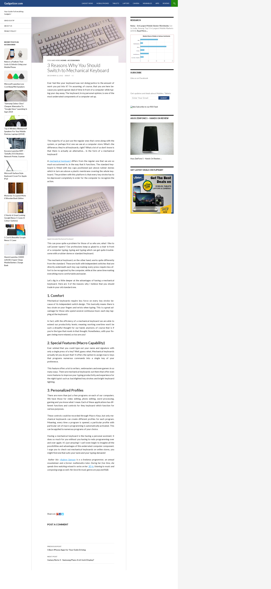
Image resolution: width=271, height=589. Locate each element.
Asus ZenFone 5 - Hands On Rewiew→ (146, 158)
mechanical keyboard (60, 161)
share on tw (63, 514)
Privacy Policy (10, 31)
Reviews (166, 3)
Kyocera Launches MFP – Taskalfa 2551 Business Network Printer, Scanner (14, 154)
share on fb (60, 514)
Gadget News (87, 3)
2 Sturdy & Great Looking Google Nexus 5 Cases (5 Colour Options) (14, 218)
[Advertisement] (68, 119)
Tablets (115, 3)
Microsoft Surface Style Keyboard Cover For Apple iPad (15, 176)
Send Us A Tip (9, 20)
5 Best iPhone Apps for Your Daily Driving (66, 548)
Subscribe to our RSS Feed (147, 107)
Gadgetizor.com (13, 3)
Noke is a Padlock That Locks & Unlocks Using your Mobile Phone (15, 64)
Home (63, 60)
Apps (157, 3)
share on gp (57, 514)
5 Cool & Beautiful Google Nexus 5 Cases (15, 238)
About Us (8, 26)
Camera (136, 3)
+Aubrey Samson (68, 459)
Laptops (126, 3)
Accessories (74, 60)
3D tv (90, 466)
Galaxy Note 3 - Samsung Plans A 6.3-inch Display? (70, 558)
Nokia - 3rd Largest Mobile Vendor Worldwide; (149, 26)
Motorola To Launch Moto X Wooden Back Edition (15, 197)
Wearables (147, 3)
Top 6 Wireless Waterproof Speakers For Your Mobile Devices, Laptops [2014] (15, 131)
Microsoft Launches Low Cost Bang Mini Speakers (14, 85)
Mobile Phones (103, 3)
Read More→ (142, 31)
